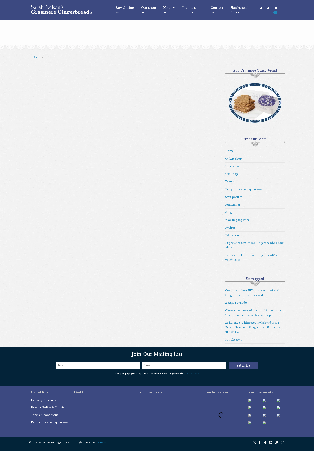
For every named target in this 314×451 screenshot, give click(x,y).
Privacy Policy (191, 373)
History (169, 7)
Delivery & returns (44, 400)
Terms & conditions (44, 415)
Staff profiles (233, 197)
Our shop (148, 7)
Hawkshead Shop (240, 10)
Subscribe (243, 365)
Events (229, 181)
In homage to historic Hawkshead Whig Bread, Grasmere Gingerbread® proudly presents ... (253, 327)
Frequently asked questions (243, 189)
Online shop (233, 158)
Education (232, 235)
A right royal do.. (236, 302)
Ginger (230, 212)
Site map (103, 442)
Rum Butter (232, 204)
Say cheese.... (234, 339)
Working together (237, 220)
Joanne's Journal (189, 10)
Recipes (230, 227)
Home (37, 57)
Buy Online (125, 7)
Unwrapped (233, 166)
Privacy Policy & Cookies (48, 407)
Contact (217, 7)
